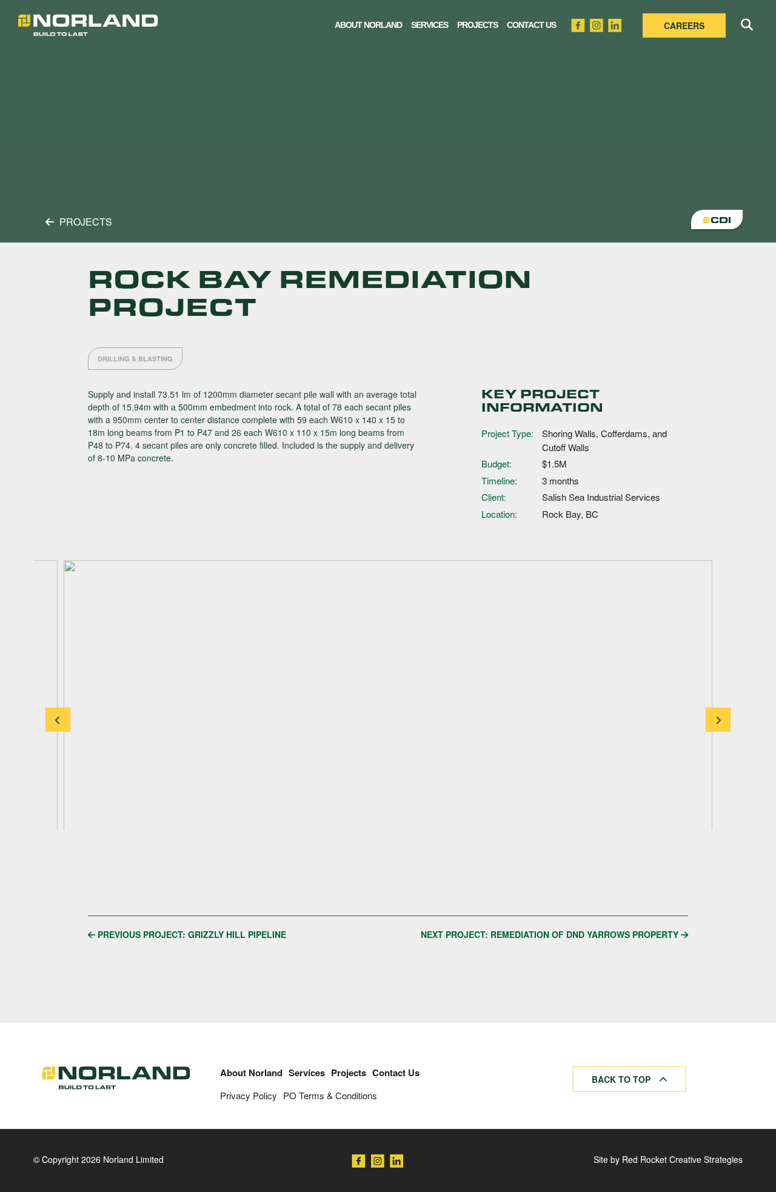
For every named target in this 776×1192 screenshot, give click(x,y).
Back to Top (622, 1079)
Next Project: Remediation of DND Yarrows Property (551, 934)
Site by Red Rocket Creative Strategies (668, 1159)
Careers (684, 25)
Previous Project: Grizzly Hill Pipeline (190, 934)
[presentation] (57, 720)
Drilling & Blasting (135, 358)
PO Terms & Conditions (330, 1095)
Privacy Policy (248, 1095)
